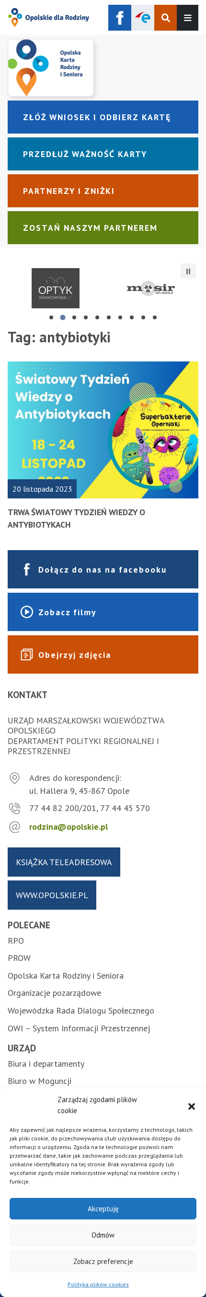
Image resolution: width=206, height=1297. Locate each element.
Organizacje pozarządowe (54, 992)
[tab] (51, 317)
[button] (191, 1105)
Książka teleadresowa (64, 862)
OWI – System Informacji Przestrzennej (79, 1028)
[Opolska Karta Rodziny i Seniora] (103, 67)
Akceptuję (103, 1208)
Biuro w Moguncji (39, 1080)
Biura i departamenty (46, 1063)
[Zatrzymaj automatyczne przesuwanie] (188, 271)
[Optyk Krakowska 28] (55, 288)
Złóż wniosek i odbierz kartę (97, 117)
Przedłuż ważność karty (85, 153)
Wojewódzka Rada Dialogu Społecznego (81, 1010)
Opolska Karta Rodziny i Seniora (66, 975)
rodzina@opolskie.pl (68, 826)
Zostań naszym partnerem (90, 227)
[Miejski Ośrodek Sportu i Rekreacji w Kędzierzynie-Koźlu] (150, 288)
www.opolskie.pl (52, 895)
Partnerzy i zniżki (69, 190)
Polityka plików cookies (98, 1284)
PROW (19, 957)
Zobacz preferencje (103, 1261)
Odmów (103, 1235)
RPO (16, 940)
